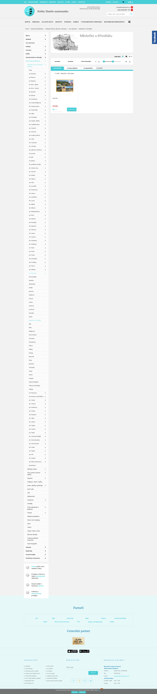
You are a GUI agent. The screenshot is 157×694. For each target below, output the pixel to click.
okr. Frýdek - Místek (34, 121)
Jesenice (31, 291)
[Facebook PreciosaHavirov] (73, 680)
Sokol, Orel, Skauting (33, 520)
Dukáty (28, 46)
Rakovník (31, 356)
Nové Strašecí (32, 335)
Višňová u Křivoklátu (34, 385)
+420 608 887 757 (123, 10)
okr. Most (31, 215)
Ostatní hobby (30, 554)
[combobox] (130, 56)
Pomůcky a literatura (33, 558)
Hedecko (31, 280)
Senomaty (32, 367)
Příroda (29, 513)
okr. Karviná (32, 171)
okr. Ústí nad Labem (34, 440)
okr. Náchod (32, 219)
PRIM (87, 618)
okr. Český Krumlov (34, 106)
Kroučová (31, 309)
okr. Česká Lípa (33, 99)
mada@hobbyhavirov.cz (123, 7)
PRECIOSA (70, 618)
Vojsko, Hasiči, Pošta (33, 531)
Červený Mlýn (32, 277)
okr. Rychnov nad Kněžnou (36, 396)
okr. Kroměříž (32, 186)
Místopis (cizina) (32, 469)
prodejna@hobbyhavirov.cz (121, 676)
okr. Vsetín (32, 447)
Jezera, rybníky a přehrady (35, 485)
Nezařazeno (32, 465)
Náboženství (31, 496)
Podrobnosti (72, 109)
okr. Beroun (32, 77)
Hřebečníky (32, 284)
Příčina (31, 346)
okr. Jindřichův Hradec (35, 164)
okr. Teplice (32, 425)
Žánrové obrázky (32, 534)
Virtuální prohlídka (52, 678)
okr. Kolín (31, 182)
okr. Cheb (31, 139)
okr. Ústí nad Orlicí (34, 443)
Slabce (31, 375)
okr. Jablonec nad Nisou (35, 150)
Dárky (28, 54)
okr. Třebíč (32, 433)
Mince (28, 35)
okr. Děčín (31, 113)
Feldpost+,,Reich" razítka (34, 482)
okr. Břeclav (32, 95)
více (99, 690)
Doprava (29, 478)
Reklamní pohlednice (33, 516)
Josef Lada (30, 489)
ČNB (53, 618)
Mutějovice (32, 331)
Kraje (30, 70)
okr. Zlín (31, 454)
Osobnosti (30, 500)
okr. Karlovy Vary (33, 168)
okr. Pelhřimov (33, 244)
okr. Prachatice (33, 258)
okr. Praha (32, 255)
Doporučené (57, 68)
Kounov (31, 298)
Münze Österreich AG (62, 622)
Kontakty (49, 671)
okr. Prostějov (32, 262)
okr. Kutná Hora (33, 190)
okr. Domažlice (33, 117)
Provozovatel (50, 673)
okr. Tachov (32, 422)
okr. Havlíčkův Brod (34, 124)
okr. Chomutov (33, 142)
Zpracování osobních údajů (54, 680)
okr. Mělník (32, 204)
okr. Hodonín (32, 128)
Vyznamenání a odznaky (34, 57)
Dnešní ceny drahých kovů (32, 673)
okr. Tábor (32, 418)
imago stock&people (95, 622)
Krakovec (31, 306)
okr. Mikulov (32, 208)
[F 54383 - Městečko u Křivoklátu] (64, 86)
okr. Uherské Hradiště (35, 436)
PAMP (45, 622)
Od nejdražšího (88, 68)
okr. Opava (32, 233)
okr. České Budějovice (35, 103)
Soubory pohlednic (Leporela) (32, 539)
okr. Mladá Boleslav (34, 211)
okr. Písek (31, 248)
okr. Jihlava (32, 161)
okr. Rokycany (33, 393)
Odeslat (93, 672)
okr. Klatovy (32, 179)
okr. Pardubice (33, 240)
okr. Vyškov (32, 451)
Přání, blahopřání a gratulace (33, 508)
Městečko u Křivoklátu (35, 320)
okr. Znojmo (32, 458)
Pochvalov (32, 338)
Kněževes (31, 295)
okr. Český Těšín (33, 110)
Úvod (27, 29)
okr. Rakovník (73, 29)
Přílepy (31, 349)
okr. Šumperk (32, 414)
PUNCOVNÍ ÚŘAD (120, 618)
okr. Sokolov (32, 404)
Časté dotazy (29, 668)
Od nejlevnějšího (72, 68)
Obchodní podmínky (30, 676)
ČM (37, 618)
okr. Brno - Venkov (34, 88)
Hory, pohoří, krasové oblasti (33, 473)
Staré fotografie (32, 544)
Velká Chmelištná (33, 382)
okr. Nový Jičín (32, 222)
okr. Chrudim (32, 146)
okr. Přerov (32, 266)
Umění (29, 527)
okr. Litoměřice (33, 197)
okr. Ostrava (32, 237)
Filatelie (28, 547)
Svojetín (31, 378)
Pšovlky (31, 353)
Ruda (30, 360)
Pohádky (29, 503)
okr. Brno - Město (33, 84)
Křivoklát (31, 313)
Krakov (31, 302)
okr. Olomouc (32, 229)
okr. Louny (32, 200)
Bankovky (29, 551)
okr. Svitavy (32, 411)
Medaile (28, 39)
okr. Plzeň (31, 251)
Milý (30, 324)
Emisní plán (50, 666)
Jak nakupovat (29, 683)
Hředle (31, 287)
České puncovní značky (31, 671)
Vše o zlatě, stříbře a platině (32, 678)
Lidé (28, 493)
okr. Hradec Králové (34, 135)
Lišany (30, 316)
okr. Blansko (32, 81)
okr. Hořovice (32, 132)
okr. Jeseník (32, 153)
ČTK (78, 622)
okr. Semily (32, 400)
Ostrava (28, 50)
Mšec (30, 327)
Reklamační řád (29, 680)
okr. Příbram (32, 269)
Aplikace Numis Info (52, 676)
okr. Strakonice (33, 407)
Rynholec (31, 364)
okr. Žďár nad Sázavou (35, 462)
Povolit (74, 692)
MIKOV (103, 618)
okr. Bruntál (32, 92)
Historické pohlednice (37, 29)
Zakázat (82, 692)
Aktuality (27, 666)
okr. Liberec (32, 193)
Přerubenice (32, 342)
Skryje (30, 371)
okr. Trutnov (32, 429)
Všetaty (31, 389)
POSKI (112, 622)
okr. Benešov (32, 74)
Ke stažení (50, 668)
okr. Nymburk (32, 226)
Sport (29, 523)
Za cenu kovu (30, 43)
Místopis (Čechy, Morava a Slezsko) (56, 29)
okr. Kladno (32, 175)
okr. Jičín (31, 157)
